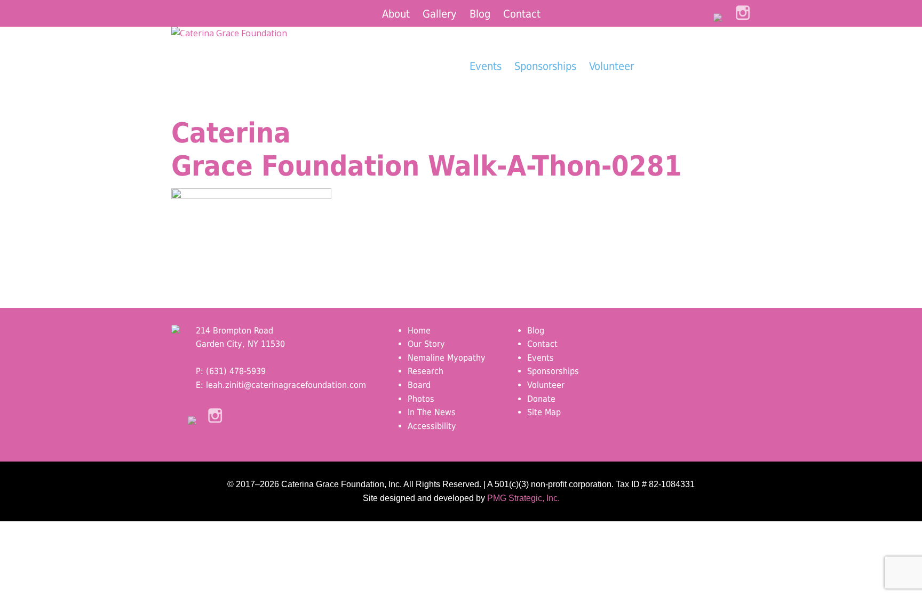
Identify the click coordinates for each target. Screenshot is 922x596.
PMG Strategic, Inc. (523, 498)
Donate (696, 85)
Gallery (440, 13)
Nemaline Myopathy (447, 358)
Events (486, 66)
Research (425, 371)
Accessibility (432, 426)
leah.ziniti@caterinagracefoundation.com (286, 385)
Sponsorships (545, 66)
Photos (421, 399)
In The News (432, 412)
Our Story (426, 344)
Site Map (544, 412)
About (396, 13)
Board (419, 385)
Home (419, 330)
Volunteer (611, 66)
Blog (480, 13)
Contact (522, 13)
